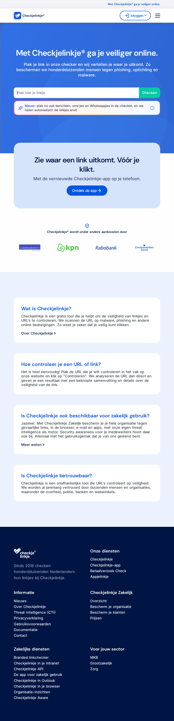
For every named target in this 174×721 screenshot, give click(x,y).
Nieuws (20, 601)
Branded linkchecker (31, 657)
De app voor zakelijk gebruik (38, 675)
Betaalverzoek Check (108, 571)
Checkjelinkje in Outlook (34, 680)
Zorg (94, 669)
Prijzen (96, 618)
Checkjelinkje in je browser (37, 686)
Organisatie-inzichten (32, 692)
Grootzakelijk (101, 663)
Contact (20, 635)
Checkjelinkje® (33, 16)
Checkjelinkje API (29, 669)
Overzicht (98, 601)
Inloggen (133, 15)
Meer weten (31, 445)
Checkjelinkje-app (105, 565)
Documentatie (26, 630)
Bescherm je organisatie (110, 607)
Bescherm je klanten (107, 612)
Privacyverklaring (28, 618)
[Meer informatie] (152, 108)
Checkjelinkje (101, 559)
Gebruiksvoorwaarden (32, 624)
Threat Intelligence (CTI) (35, 612)
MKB (94, 657)
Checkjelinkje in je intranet (36, 663)
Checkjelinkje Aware (31, 698)
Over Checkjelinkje (37, 333)
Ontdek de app (87, 191)
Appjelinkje (99, 576)
